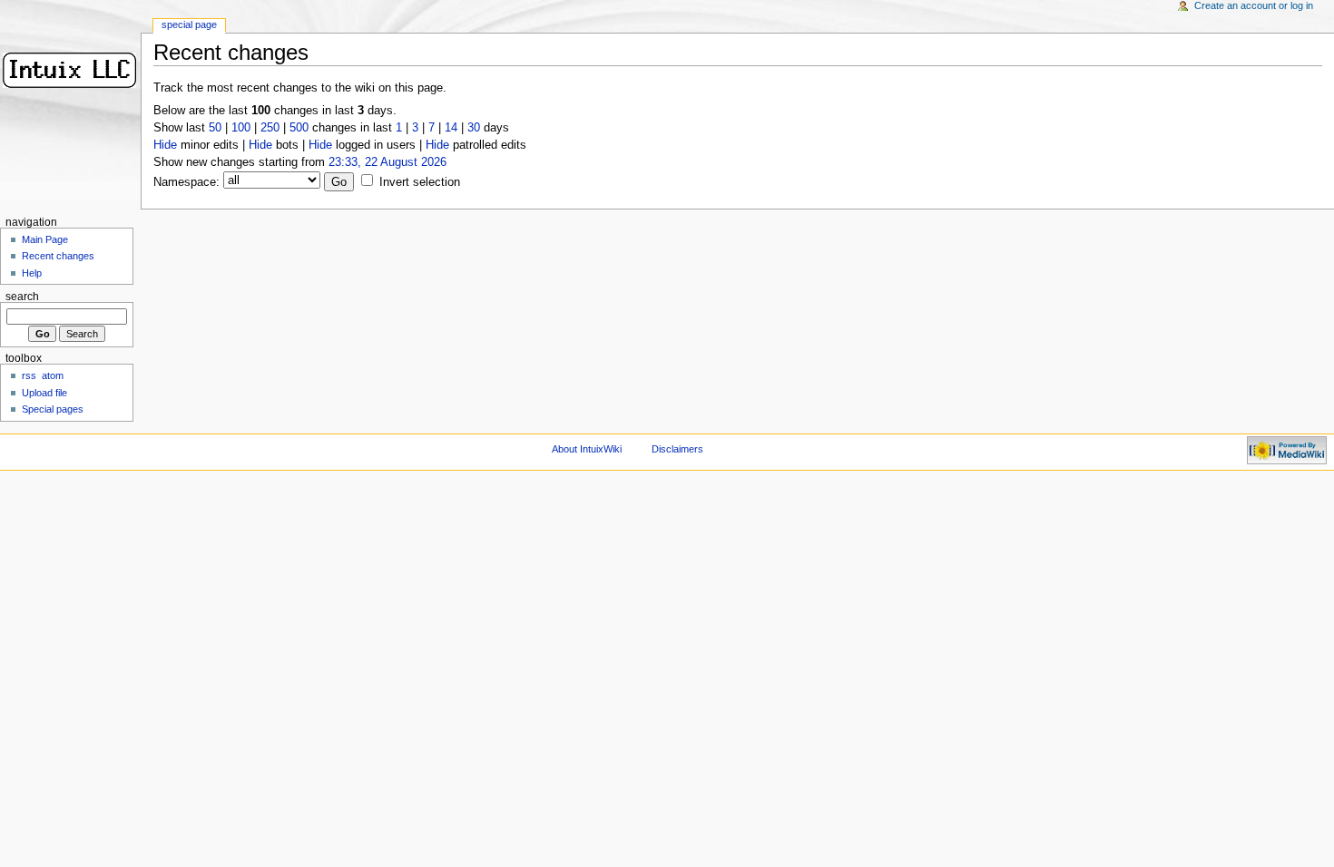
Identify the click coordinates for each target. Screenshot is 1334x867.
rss (29, 375)
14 (451, 128)
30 (473, 128)
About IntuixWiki (587, 448)
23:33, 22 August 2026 (387, 162)
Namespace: (186, 182)
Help (32, 273)
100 (240, 128)
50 (215, 128)
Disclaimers (677, 448)
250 (270, 128)
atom (53, 375)
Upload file (44, 392)
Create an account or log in (1253, 5)
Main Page (45, 239)
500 (299, 128)
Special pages (52, 409)
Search (22, 296)
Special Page (189, 24)
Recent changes (58, 255)
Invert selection (419, 182)
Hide (165, 145)
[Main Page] (70, 70)
